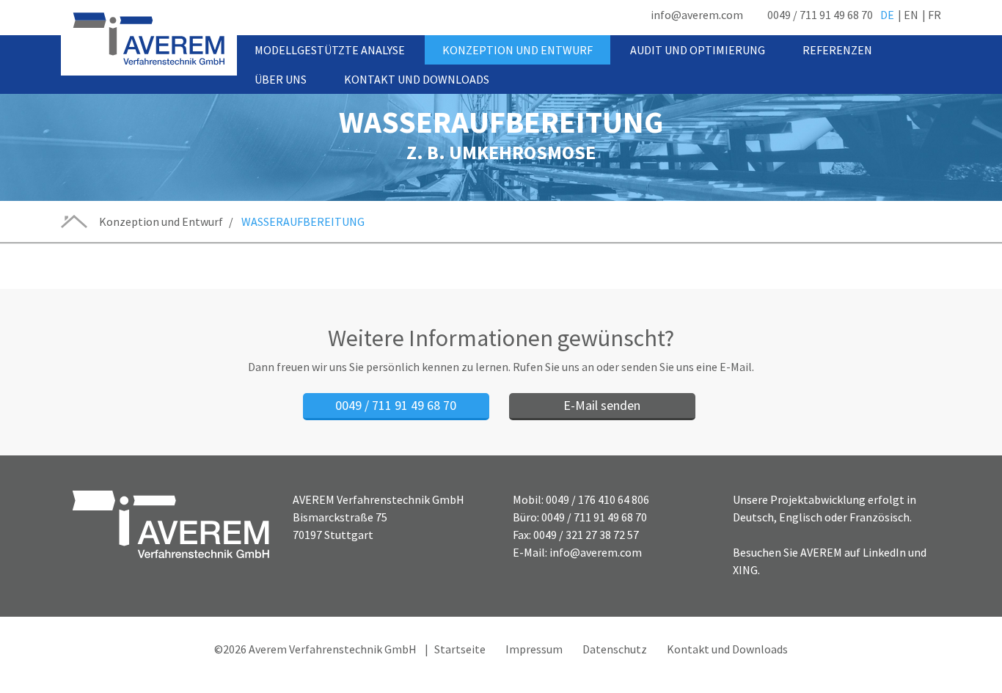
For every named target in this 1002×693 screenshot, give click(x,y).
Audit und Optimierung (697, 50)
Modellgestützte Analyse (330, 50)
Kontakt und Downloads (416, 79)
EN (911, 14)
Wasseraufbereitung (303, 221)
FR (934, 14)
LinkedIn (884, 552)
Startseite (460, 649)
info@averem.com (697, 14)
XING (745, 569)
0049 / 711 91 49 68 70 (820, 14)
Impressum (534, 649)
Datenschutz (614, 649)
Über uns (281, 79)
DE (887, 14)
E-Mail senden (601, 405)
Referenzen (837, 50)
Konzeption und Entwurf (517, 50)
